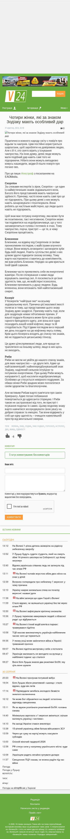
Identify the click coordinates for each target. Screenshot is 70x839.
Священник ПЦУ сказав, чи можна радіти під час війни (38, 761)
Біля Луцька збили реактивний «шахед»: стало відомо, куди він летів (37, 684)
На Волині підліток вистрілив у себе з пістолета (37, 648)
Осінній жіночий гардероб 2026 (29, 741)
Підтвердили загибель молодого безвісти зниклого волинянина (36, 692)
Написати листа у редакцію (35, 808)
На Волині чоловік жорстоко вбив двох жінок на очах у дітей (39, 575)
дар (6, 429)
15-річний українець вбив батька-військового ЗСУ (38, 728)
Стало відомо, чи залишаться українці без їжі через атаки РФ (39, 604)
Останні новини (11, 529)
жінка (12, 429)
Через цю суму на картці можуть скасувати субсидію (35, 735)
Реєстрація (7, 108)
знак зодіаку (38, 426)
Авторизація (32, 108)
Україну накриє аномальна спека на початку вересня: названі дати (36, 591)
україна (14, 426)
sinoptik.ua (19, 787)
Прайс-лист (35, 812)
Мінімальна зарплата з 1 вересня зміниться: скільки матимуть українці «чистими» (40, 717)
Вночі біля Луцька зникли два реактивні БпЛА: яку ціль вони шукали (38, 663)
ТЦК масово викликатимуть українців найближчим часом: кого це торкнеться (38, 634)
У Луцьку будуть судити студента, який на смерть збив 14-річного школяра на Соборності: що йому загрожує (38, 557)
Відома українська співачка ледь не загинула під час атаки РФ (38, 567)
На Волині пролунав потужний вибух (35, 677)
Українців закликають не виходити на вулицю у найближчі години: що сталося (37, 655)
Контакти (35, 803)
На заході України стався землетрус (31, 723)
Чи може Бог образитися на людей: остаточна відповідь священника (37, 700)
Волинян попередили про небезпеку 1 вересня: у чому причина (38, 583)
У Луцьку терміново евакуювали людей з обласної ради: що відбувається (39, 617)
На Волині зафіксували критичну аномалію (39, 611)
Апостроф (27, 173)
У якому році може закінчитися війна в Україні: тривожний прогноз (37, 642)
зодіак (28, 426)
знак (22, 426)
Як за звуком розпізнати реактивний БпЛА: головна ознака (39, 708)
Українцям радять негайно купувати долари (35, 754)
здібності (20, 429)
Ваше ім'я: (9, 464)
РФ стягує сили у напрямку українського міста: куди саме (39, 748)
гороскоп (49, 426)
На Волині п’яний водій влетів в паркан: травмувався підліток (35, 626)
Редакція (35, 799)
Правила (42, 493)
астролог (60, 426)
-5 (13, 436)
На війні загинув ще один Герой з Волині (37, 598)
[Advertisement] (35, 37)
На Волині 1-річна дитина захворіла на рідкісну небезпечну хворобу (37, 547)
